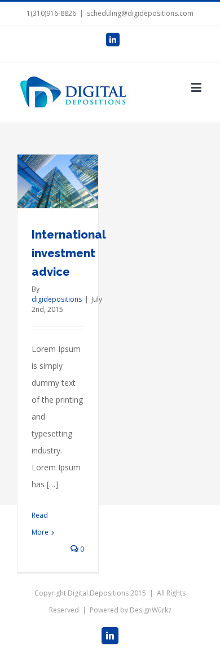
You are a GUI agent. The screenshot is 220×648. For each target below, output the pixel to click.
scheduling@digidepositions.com (140, 13)
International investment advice (68, 253)
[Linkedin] (113, 39)
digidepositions (57, 299)
